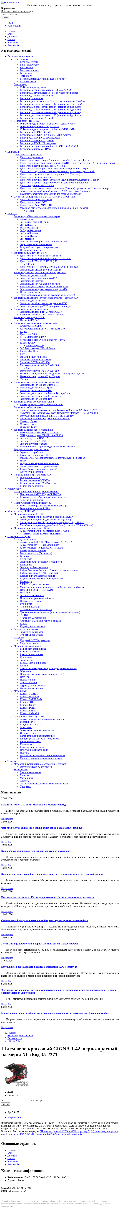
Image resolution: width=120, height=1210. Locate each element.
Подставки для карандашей (34, 750)
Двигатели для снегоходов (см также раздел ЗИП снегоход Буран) (55, 160)
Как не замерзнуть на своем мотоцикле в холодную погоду (34, 804)
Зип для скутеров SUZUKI (34, 441)
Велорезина (26, 73)
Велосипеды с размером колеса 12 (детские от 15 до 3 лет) (51, 104)
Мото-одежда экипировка (27, 646)
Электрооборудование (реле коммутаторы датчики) (47, 295)
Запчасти (12, 213)
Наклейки (25, 592)
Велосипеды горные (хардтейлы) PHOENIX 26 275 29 (49, 146)
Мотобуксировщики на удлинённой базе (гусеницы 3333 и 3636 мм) (56, 525)
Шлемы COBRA (29, 693)
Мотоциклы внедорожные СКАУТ (32, 528)
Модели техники (29, 643)
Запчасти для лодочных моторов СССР (41, 311)
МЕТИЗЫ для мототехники (35, 584)
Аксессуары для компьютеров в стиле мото (43, 719)
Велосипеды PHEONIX (26, 121)
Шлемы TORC (28, 707)
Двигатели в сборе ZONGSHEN (37, 205)
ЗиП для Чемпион (29, 233)
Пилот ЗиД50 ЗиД (29, 320)
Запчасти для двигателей (33, 275)
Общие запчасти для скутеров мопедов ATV (43, 289)
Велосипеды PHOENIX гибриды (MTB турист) (45, 135)
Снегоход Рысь (28, 424)
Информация (14, 1117)
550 (28, 368)
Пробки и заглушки (30, 601)
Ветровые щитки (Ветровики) (36, 553)
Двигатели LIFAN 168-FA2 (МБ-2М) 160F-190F (45, 258)
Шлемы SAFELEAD (31, 699)
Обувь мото (26, 671)
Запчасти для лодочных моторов (31, 309)
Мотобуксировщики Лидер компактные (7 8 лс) (45, 519)
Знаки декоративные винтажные (37, 730)
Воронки (25, 556)
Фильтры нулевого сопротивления (38, 466)
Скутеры (24, 780)
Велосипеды (20, 84)
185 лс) (30, 264)
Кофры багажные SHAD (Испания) (39, 573)
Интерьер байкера (29, 733)
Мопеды (24, 775)
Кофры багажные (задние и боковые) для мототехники (49, 570)
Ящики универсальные (32, 626)
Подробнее (7, 818)
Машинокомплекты (30, 772)
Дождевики (26, 657)
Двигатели (13, 151)
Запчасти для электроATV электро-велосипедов (45, 306)
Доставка (12, 36)
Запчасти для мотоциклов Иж (36, 390)
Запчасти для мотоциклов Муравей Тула (41, 396)
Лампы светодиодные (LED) (35, 455)
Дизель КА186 (27, 342)
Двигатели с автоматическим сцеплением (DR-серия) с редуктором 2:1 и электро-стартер (67, 163)
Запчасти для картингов (33, 300)
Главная (12, 31)
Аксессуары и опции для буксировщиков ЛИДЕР (46, 516)
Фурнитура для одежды (32, 685)
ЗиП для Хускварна (30, 230)
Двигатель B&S (28, 334)
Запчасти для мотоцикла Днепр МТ (39, 384)
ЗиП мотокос (27, 238)
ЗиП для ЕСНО (28, 224)
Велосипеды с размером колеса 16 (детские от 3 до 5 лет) (50, 109)
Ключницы (26, 744)
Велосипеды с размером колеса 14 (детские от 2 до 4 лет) (50, 106)
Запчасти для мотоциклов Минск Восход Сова (45, 393)
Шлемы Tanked (28, 705)
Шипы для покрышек (31, 486)
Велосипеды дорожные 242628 (36, 95)
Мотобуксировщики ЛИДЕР (29, 514)
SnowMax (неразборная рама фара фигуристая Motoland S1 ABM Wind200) (59, 413)
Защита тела (26, 660)
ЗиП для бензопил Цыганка (35, 222)
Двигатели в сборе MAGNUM (36, 199)
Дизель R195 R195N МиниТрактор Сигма (42, 340)
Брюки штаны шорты (31, 654)
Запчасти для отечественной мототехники (36, 382)
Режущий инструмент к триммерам (39, 247)
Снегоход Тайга (28, 427)
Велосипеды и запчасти (20, 56)
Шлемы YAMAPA (29, 713)
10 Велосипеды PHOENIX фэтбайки (39, 126)
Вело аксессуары (29, 62)
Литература (26, 581)
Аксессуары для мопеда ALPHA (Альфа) (41, 547)
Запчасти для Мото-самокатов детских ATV (43, 303)
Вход (10, 23)
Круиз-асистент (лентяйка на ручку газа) (41, 578)
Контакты (13, 42)
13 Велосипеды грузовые (33, 87)
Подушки (25, 752)
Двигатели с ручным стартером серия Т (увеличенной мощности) (55, 182)
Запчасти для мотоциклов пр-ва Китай (40, 283)
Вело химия (26, 67)
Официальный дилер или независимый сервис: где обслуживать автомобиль (44, 920)
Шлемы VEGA (28, 710)
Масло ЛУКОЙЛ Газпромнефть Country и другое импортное (52, 457)
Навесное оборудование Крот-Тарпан (40, 376)
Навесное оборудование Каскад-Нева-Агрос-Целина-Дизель (52, 373)
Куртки (24, 665)
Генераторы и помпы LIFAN (35, 508)
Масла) (30, 210)
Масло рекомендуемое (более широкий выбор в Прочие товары (54, 208)
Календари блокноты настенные (37, 735)
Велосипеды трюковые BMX (35, 149)
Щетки (23, 623)
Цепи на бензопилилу (31, 250)
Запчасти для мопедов (32, 281)
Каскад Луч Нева (29, 351)
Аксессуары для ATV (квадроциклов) (40, 545)
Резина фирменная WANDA (35, 480)
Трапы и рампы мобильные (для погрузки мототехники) (50, 612)
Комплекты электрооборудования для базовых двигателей (51, 194)
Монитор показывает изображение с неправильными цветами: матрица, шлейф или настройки (55, 1013)
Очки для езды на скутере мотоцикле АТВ (42, 674)
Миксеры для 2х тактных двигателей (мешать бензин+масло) (52, 587)
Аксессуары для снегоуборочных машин (41, 404)
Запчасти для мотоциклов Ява (36, 399)
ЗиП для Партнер (29, 227)
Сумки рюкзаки (28, 682)
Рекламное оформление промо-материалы (42, 755)
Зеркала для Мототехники (34, 567)
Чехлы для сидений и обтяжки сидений (41, 620)
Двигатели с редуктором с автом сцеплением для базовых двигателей (57, 171)
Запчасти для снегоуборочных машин (34, 401)
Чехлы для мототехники (33, 618)
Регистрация (14, 25)
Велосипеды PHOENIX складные (38, 143)
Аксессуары (26, 219)
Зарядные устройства (31, 452)
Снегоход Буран (28, 421)
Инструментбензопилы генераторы (33, 502)
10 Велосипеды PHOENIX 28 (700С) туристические (47, 123)
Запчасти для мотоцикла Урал (36, 387)
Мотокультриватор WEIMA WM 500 (39, 365)
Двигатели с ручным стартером (37, 177)
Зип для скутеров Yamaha (33, 443)
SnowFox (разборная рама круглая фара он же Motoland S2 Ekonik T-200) (58, 410)
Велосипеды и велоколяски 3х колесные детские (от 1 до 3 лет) (53, 101)
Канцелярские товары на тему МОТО (40, 738)
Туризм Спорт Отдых (31, 634)
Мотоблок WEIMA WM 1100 (35, 359)
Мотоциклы (26, 778)
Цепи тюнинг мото (30, 292)
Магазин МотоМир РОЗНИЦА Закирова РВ (43, 241)
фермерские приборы (31, 500)
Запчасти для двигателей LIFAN (31, 252)
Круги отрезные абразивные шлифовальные (43, 497)
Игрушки (19, 637)
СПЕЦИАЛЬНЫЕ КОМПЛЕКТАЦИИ (41, 533)
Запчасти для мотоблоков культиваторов (35, 323)
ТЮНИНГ (25, 615)
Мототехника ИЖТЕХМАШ (23, 511)
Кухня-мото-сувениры (32, 747)
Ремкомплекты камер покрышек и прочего (43, 78)
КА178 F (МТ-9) (35, 345)
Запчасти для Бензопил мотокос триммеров (37, 216)
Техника (12, 761)
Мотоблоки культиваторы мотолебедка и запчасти (40, 764)
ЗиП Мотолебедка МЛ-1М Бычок (37, 348)
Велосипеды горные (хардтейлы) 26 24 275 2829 (46, 90)
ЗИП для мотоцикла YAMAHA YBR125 (41, 435)
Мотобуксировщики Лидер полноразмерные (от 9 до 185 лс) (52, 522)
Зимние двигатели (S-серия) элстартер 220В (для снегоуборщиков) (55, 191)
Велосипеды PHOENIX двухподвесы (40, 137)
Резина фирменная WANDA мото (38, 483)
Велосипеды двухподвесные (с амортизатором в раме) (49, 92)
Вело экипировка (29, 70)
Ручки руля (26, 604)
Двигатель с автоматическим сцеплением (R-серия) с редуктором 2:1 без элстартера (65, 188)
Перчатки (25, 677)
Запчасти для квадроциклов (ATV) (38, 278)
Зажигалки (26, 727)
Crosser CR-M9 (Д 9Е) (31, 325)
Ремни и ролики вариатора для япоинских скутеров (47, 446)
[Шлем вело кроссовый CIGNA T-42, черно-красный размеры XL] (16, 1087)
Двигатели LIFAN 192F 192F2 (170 (38, 261)
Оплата (11, 39)
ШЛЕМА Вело (28, 81)
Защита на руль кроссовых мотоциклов (41, 561)
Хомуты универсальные (33, 472)
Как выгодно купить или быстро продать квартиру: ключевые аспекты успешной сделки (52, 874)
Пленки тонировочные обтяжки (37, 598)
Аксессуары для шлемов (33, 550)
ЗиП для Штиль (28, 236)
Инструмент (14, 488)
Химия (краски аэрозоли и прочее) (38, 469)
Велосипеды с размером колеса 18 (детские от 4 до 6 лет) (50, 112)
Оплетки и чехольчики (32, 595)
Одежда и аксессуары (19, 536)
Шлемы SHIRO (28, 702)
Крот (22, 354)
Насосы (24, 460)
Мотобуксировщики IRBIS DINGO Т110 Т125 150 (47, 415)
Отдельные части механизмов (36, 244)
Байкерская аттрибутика (33, 648)
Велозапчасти (21, 59)
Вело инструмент (29, 64)
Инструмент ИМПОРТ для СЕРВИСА (40, 494)
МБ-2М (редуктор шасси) (33, 356)
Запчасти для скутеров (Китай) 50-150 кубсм (44, 286)
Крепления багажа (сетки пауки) (37, 575)
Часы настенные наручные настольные (41, 758)
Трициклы (25, 786)
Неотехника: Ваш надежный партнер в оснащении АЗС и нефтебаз (39, 966)
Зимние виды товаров (31, 632)
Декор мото (26, 559)
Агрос (23, 331)
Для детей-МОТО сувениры (35, 640)
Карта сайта (14, 45)
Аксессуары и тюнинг (26, 539)
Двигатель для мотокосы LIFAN (37, 185)
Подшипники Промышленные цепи (39, 463)
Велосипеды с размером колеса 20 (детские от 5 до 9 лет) (50, 115)
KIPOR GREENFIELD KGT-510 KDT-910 (42, 328)
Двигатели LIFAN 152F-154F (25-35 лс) (41, 255)
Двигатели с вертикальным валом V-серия (42, 165)
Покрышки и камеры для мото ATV (33, 474)
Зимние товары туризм (26, 629)
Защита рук (26, 564)
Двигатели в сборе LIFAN (28, 154)
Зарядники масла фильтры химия (31, 449)
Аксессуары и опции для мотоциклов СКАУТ (44, 530)
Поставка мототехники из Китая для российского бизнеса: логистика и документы (48, 897)
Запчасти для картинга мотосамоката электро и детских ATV (46, 297)
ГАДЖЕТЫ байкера (30, 724)
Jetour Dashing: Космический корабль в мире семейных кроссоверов (39, 943)
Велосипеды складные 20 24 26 (36, 118)
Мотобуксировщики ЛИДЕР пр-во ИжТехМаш (45, 418)
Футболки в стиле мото (32, 688)
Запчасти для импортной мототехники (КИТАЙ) (40, 272)
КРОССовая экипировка (33, 662)
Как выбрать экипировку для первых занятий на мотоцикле (35, 851)
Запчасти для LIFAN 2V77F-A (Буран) (40, 269)
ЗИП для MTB (27, 76)
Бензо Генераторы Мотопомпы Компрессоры (44, 505)
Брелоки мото (27, 721)
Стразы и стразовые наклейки (36, 609)
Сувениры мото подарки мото (30, 716)
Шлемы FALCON (29, 696)
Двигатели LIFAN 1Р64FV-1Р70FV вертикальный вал (49, 267)
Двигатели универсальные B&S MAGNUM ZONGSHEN (44, 196)
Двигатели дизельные (31, 157)
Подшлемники (28, 679)
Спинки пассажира (30, 606)
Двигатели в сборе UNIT (33, 202)
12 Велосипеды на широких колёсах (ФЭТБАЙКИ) (47, 129)
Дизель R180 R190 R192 (33, 337)
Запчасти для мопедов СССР (29, 317)
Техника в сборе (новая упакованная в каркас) (44, 783)
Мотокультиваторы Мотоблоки (36, 766)
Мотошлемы (20, 691)
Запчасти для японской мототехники (33, 429)
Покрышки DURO (30, 477)
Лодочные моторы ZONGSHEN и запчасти (43, 314)
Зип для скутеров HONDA (34, 438)
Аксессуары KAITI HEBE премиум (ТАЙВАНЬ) (46, 542)
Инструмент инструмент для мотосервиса (36, 491)
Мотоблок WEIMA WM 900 (35, 362)
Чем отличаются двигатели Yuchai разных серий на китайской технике (41, 827)
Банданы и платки (30, 651)
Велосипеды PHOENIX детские (37, 140)
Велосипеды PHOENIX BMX (36, 132)
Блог (10, 33)
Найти (5, 17)
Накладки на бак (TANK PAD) (36, 589)
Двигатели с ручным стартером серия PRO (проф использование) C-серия (59, 179)
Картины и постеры (30, 741)
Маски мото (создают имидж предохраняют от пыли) (48, 668)
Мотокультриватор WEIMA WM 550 (39, 370)
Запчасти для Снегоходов (27, 407)
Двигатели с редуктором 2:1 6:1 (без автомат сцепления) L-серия (54, 168)
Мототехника (21, 769)
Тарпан (24, 379)
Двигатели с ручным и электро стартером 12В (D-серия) (50, 174)
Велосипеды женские (31, 98)
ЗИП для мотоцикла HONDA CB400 (39, 432)
